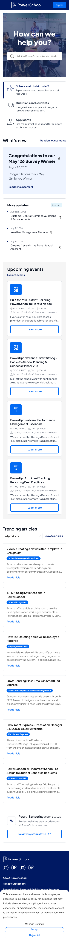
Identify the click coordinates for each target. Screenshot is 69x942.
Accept (34, 929)
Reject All (34, 935)
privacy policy (29, 899)
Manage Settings (34, 924)
